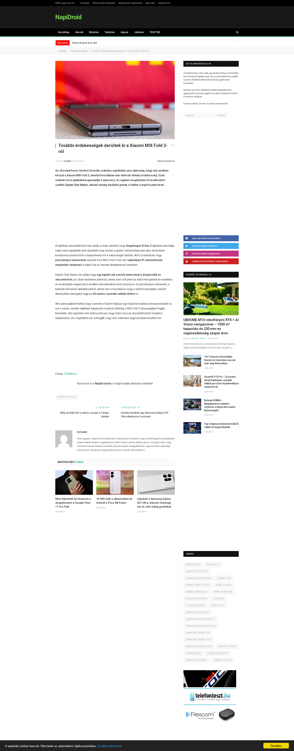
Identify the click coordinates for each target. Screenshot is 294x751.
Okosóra (219, 599)
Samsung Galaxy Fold (199, 646)
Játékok (139, 32)
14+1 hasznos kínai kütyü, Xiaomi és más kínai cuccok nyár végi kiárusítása (219, 360)
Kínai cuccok (223, 585)
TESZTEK (155, 32)
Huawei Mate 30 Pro (197, 585)
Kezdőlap (84, 3)
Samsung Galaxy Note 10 (200, 626)
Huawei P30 (223, 578)
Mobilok (94, 32)
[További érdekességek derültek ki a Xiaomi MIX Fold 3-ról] (115, 100)
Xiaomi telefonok (196, 660)
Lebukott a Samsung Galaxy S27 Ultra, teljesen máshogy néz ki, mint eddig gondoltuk (154, 502)
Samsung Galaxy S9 (197, 633)
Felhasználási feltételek (103, 3)
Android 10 (213, 564)
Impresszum (164, 3)
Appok (124, 32)
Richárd (67, 161)
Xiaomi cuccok (227, 646)
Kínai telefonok (223, 592)
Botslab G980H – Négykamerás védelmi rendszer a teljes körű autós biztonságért (219, 405)
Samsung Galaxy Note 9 (200, 619)
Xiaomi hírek (193, 653)
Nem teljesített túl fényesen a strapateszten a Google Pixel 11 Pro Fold (73, 502)
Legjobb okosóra (196, 599)
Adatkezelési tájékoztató (130, 3)
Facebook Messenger (198, 578)
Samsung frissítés (197, 612)
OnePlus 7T (217, 605)
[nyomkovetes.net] (210, 722)
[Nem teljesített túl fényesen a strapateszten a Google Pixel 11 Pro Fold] (74, 482)
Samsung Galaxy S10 (198, 639)
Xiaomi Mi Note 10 (218, 653)
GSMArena (70, 373)
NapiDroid (68, 17)
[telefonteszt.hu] (209, 704)
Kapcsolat (150, 3)
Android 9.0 (193, 564)
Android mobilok (166, 161)
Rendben (276, 745)
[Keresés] (236, 32)
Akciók (79, 32)
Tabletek (109, 32)
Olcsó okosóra (195, 605)
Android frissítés (196, 571)
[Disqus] (115, 566)
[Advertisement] (115, 216)
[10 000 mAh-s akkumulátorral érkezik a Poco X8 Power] (115, 482)
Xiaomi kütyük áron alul (84, 42)
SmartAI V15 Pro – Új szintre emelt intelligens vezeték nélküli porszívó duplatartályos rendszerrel (221, 381)
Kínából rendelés (196, 592)
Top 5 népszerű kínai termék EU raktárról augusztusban (221, 425)
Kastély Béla (198, 338)
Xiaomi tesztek (222, 660)
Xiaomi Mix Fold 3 (67, 397)
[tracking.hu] (209, 686)
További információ (109, 746)
